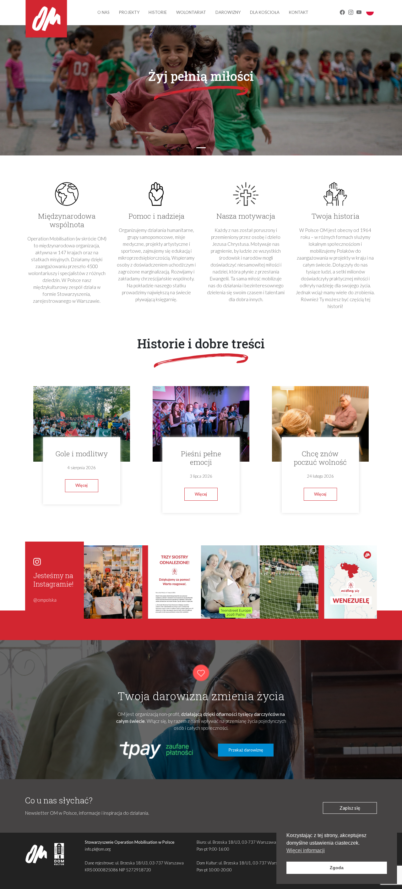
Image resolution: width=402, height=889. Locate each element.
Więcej (81, 485)
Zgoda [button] (337, 867)
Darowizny (228, 12)
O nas (103, 12)
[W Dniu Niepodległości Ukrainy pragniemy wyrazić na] (113, 582)
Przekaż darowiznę (246, 749)
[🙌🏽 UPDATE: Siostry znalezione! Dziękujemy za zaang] (171, 582)
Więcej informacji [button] (305, 850)
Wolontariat (191, 12)
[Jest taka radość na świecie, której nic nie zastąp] (230, 582)
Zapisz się (350, 808)
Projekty (129, 12)
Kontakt (298, 12)
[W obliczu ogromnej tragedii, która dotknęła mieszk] (347, 582)
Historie (158, 12)
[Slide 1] (201, 147)
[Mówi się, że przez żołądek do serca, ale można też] (289, 582)
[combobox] (370, 11)
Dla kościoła (265, 12)
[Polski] (370, 11)
